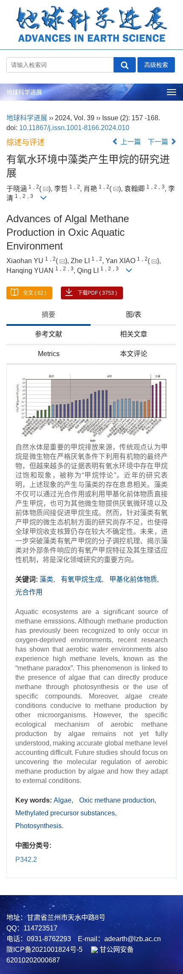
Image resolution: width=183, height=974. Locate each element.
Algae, (64, 800)
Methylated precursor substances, (66, 813)
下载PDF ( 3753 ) (97, 293)
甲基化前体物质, (134, 579)
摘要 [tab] (48, 314)
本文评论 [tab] (133, 353)
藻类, (48, 579)
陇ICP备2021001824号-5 (44, 949)
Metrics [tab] (49, 353)
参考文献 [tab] (48, 334)
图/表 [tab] (133, 314)
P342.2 (26, 859)
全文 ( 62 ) (34, 293)
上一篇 (130, 141)
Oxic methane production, (117, 800)
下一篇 (159, 141)
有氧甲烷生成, (83, 579)
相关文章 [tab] (133, 334)
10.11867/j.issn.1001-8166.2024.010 (74, 127)
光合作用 (29, 592)
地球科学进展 (24, 92)
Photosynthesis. (39, 825)
